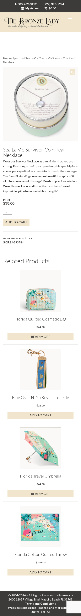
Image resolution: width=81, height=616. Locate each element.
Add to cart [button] (40, 415)
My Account (33, 8)
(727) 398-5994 (53, 4)
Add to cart (16, 222)
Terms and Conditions (40, 603)
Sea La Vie (31, 58)
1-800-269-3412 (26, 4)
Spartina (18, 58)
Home (7, 58)
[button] (72, 72)
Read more (40, 336)
